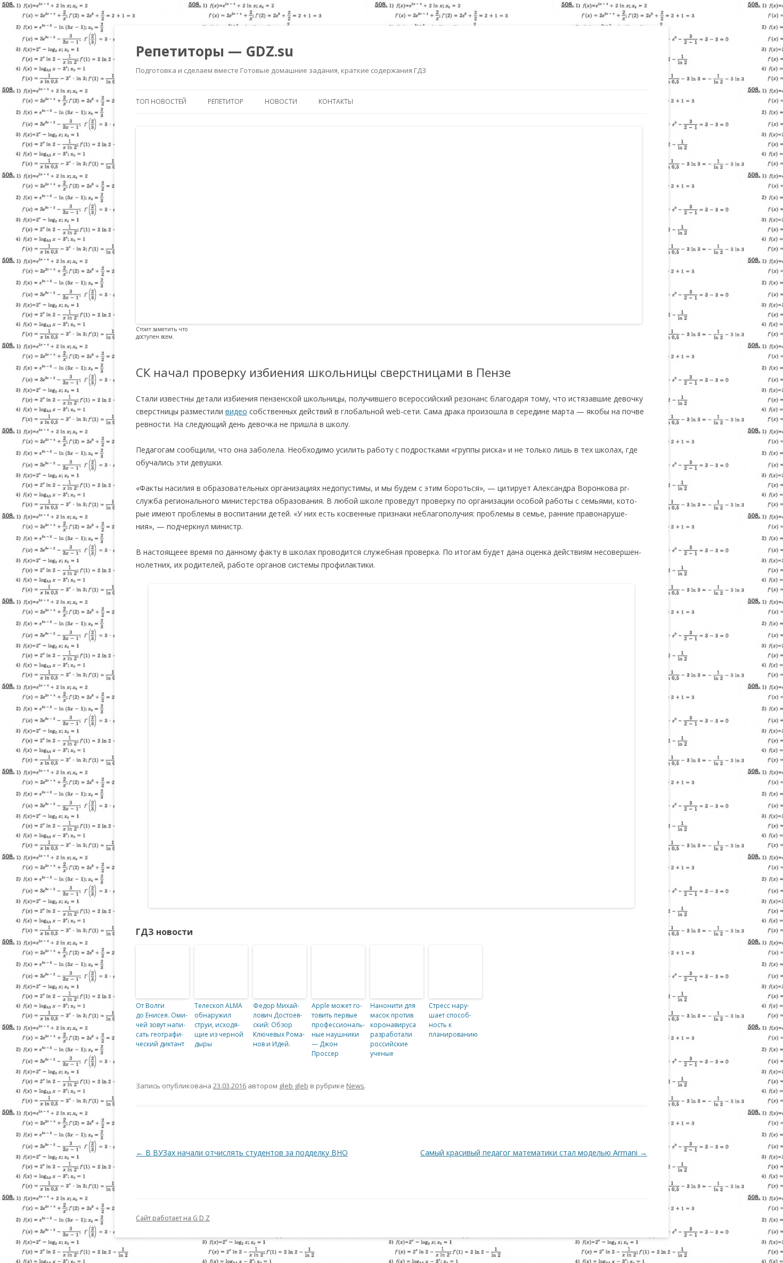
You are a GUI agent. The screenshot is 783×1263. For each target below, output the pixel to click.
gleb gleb (293, 1085)
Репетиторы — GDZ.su (214, 51)
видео (236, 411)
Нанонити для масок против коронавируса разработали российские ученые (393, 1029)
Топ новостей (161, 101)
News (355, 1085)
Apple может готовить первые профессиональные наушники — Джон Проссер (338, 1029)
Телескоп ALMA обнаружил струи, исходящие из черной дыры (218, 1024)
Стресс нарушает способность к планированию (453, 1020)
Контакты (336, 101)
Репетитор (225, 101)
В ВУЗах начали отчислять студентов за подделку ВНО (242, 1152)
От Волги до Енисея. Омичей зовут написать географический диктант (161, 1024)
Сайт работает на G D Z (173, 1218)
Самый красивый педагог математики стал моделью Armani (533, 1152)
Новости (281, 101)
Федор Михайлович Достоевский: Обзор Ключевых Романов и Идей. (279, 1024)
